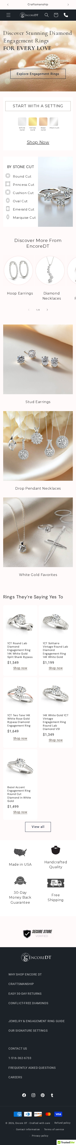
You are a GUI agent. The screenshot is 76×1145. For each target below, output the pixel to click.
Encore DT (21, 1123)
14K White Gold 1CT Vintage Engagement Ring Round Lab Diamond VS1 (55, 722)
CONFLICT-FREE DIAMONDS (28, 1003)
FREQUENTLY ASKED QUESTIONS (32, 1067)
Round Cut (22, 176)
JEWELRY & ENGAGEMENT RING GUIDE (36, 1021)
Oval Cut (20, 201)
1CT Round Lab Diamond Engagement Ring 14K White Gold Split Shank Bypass (20, 650)
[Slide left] (28, 309)
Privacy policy (40, 1135)
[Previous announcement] (7, 4)
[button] (8, 15)
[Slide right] (47, 309)
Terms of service (54, 1129)
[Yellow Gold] (32, 121)
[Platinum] (54, 121)
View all (38, 827)
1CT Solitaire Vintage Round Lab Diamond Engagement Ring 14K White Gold (55, 650)
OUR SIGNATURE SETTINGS (28, 1030)
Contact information (28, 1129)
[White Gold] (22, 121)
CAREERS (15, 1077)
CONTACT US (17, 1048)
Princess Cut (23, 185)
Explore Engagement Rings (38, 74)
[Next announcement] (68, 4)
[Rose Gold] (43, 121)
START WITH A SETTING (38, 106)
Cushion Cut (23, 193)
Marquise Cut (24, 218)
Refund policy (62, 1123)
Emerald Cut (23, 209)
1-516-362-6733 (19, 1058)
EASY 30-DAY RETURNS (24, 993)
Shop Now (38, 142)
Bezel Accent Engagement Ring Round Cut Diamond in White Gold (19, 794)
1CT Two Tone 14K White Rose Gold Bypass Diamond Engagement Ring (18, 720)
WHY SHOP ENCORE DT (25, 974)
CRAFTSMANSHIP (21, 984)
